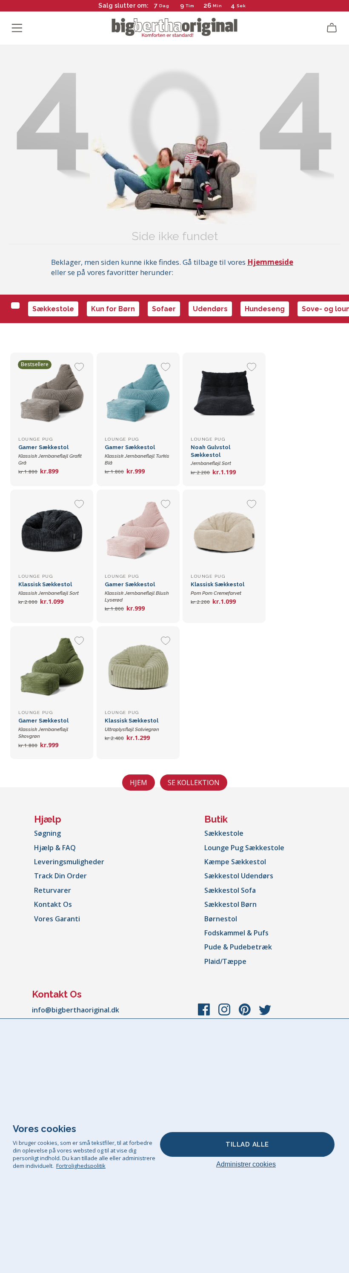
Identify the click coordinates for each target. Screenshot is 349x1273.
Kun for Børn (113, 309)
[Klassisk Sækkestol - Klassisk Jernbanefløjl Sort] (51, 531)
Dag (164, 5)
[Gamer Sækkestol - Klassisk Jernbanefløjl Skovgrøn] (51, 667)
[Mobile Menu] (17, 28)
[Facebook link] (205, 1013)
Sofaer (164, 309)
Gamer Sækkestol (50, 455)
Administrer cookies (246, 1164)
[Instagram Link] (225, 1013)
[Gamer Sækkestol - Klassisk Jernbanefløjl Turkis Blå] (138, 394)
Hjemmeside (270, 262)
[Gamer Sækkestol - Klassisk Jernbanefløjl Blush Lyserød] (138, 531)
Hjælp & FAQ (55, 847)
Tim (190, 5)
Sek (241, 5)
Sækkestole (53, 309)
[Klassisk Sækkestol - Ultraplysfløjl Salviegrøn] (138, 667)
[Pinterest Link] (245, 1013)
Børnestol (220, 918)
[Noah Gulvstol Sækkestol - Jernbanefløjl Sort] (224, 394)
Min (217, 5)
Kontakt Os (53, 904)
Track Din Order (60, 875)
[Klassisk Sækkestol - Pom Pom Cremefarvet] (224, 531)
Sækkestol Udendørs (238, 875)
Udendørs (210, 309)
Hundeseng (265, 309)
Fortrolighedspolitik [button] (81, 1166)
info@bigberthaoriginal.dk (75, 1010)
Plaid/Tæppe (225, 961)
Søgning (47, 833)
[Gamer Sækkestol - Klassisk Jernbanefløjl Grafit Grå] (51, 394)
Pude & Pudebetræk (238, 947)
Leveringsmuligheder (69, 861)
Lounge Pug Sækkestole (244, 847)
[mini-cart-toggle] (332, 28)
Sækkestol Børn (230, 904)
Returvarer (52, 890)
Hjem (138, 782)
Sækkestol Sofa (230, 890)
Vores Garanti (57, 918)
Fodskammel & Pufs (236, 933)
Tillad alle (247, 1144)
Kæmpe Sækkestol (235, 861)
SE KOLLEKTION (194, 782)
